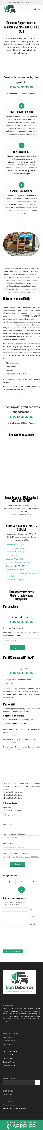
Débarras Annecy (9, 1062)
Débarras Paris (8, 1037)
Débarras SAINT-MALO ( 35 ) (17, 548)
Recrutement (7, 1098)
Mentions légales (9, 1105)
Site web (32, 924)
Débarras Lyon (8, 1044)
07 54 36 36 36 (28, 2)
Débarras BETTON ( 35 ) (15, 570)
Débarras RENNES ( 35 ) (15, 545)
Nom (32, 909)
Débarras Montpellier (10, 1051)
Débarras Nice (8, 1058)
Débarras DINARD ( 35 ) (15, 566)
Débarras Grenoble (9, 1065)
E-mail (32, 916)
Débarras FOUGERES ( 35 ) (16, 552)
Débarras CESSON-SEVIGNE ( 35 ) (20, 562)
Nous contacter (8, 1101)
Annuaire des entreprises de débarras (16, 1108)
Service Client (8, 1094)
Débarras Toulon (8, 1055)
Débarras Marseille (9, 1041)
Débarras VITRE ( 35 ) (14, 555)
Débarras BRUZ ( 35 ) (14, 559)
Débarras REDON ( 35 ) (15, 579)
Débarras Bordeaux (10, 1048)
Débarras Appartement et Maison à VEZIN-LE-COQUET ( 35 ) (21, 27)
